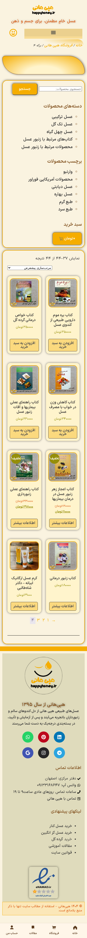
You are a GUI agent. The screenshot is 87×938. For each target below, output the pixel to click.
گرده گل (57, 839)
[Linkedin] (59, 737)
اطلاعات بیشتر (63, 523)
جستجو (25, 89)
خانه (79, 45)
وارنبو (68, 172)
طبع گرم (66, 202)
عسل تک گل (62, 124)
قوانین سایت (61, 852)
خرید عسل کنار (60, 826)
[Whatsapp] (27, 737)
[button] (53, 32)
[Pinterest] (43, 737)
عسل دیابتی (62, 187)
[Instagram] (43, 752)
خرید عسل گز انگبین (56, 833)
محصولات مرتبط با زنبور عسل (47, 147)
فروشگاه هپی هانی (58, 45)
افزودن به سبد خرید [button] (63, 345)
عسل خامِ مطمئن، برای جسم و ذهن (43, 21)
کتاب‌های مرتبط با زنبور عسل (48, 139)
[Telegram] (59, 752)
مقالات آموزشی (60, 846)
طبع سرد (65, 209)
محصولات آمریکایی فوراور (50, 179)
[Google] (27, 752)
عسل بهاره (63, 194)
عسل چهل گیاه (60, 132)
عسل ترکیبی (62, 117)
